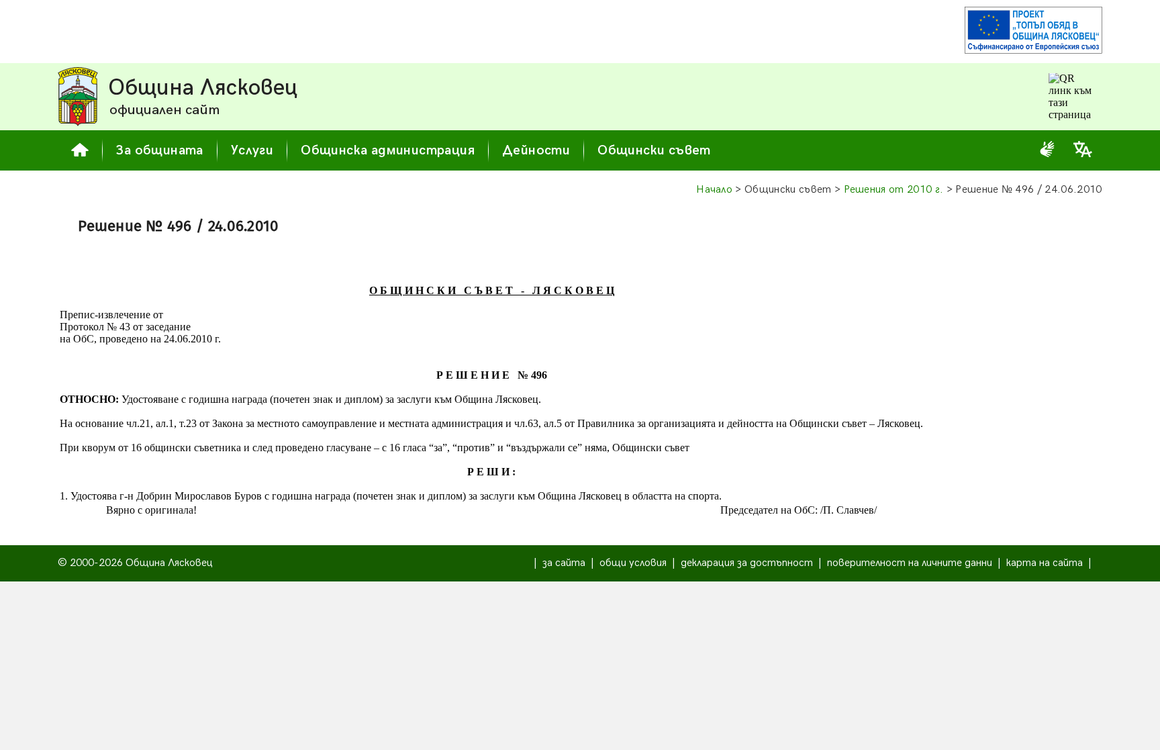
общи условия (633, 563)
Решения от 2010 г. (894, 189)
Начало (714, 189)
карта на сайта (1044, 563)
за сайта (563, 563)
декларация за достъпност (747, 563)
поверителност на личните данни (909, 563)
